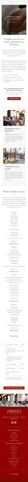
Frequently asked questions (14, 458)
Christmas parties (14, 447)
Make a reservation (14, 464)
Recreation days (14, 449)
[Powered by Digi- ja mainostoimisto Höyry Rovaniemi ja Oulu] (14, 473)
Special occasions (14, 436)
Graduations (14, 438)
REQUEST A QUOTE (14, 98)
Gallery (14, 457)
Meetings (14, 445)
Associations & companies (14, 443)
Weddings (14, 432)
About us (14, 452)
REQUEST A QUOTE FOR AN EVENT (14, 388)
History (14, 455)
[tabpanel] (14, 400)
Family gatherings (14, 430)
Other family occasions (14, 440)
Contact (13, 466)
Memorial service (14, 434)
